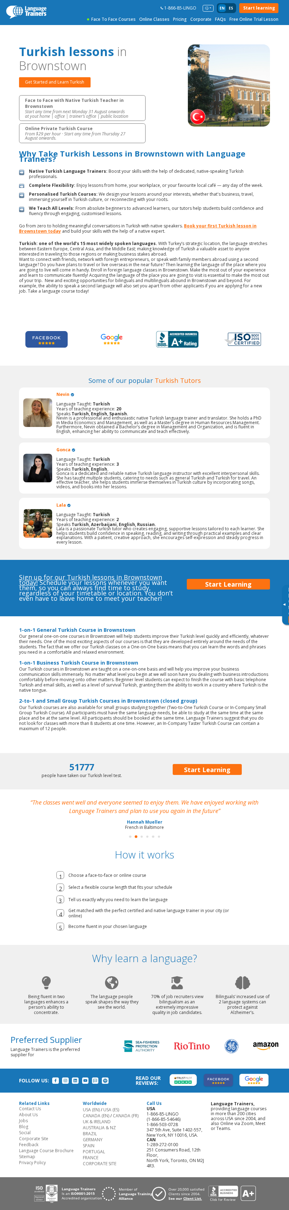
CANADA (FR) (126, 1124)
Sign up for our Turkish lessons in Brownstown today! (90, 580)
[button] (130, 845)
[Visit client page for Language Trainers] (180, 1202)
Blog (23, 1135)
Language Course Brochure (46, 1159)
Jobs (23, 1129)
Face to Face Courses (113, 19)
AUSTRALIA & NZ (99, 1136)
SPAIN (88, 1154)
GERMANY (93, 1148)
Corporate (200, 19)
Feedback (28, 1153)
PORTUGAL (94, 1160)
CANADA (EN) (96, 1124)
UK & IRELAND (97, 1130)
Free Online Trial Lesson (253, 19)
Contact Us (30, 1117)
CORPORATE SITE (99, 1172)
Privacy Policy (32, 1171)
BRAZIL (90, 1142)
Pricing (180, 19)
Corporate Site (33, 1147)
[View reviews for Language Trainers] (232, 1202)
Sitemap (27, 1165)
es (231, 8)
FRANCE (90, 1166)
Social (25, 1141)
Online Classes (154, 19)
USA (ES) (111, 1118)
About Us (28, 1123)
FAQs (220, 19)
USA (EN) (91, 1118)
